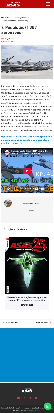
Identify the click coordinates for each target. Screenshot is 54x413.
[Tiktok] (30, 398)
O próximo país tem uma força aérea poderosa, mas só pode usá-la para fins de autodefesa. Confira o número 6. (26, 140)
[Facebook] (36, 398)
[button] (37, 4)
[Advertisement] (27, 355)
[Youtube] (18, 398)
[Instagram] (24, 398)
